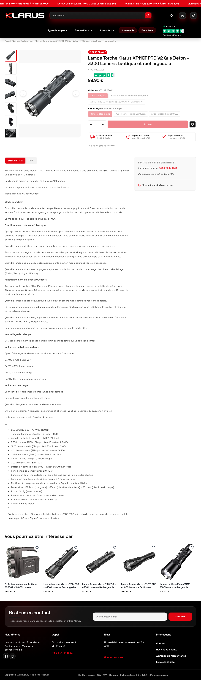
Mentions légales (86, 675)
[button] (193, 15)
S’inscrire (180, 616)
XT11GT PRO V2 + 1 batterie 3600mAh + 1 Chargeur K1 (116, 101)
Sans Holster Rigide (100, 114)
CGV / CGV (102, 675)
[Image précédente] (23, 93)
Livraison (113, 675)
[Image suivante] (76, 93)
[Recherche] (148, 15)
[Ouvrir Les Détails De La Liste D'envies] (171, 15)
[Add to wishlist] (192, 124)
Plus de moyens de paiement (101, 146)
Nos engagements (166, 649)
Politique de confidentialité (133, 675)
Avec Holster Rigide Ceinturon (131, 114)
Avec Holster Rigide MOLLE (164, 114)
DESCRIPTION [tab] (15, 160)
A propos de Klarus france (171, 655)
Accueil (8, 41)
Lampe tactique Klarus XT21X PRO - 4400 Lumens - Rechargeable (61, 586)
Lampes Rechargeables (23, 41)
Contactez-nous (113, 657)
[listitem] (11, 56)
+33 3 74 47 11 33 (62, 652)
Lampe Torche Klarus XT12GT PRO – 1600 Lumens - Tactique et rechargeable (138, 586)
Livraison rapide (165, 661)
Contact (161, 643)
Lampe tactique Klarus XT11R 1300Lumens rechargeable (175, 586)
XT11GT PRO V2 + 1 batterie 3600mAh (129, 95)
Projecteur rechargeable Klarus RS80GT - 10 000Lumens (21, 586)
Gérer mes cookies (158, 675)
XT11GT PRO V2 (97, 95)
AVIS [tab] (31, 160)
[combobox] (100, 15)
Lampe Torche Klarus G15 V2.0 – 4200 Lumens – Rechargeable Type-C (99, 586)
